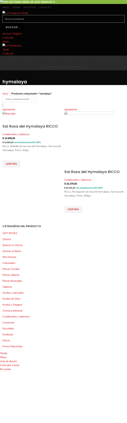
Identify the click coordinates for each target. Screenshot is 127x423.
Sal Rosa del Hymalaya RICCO (30, 126)
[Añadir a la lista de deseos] (6, 156)
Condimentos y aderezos (16, 134)
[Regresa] (6, 74)
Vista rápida (6, 171)
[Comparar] (6, 120)
